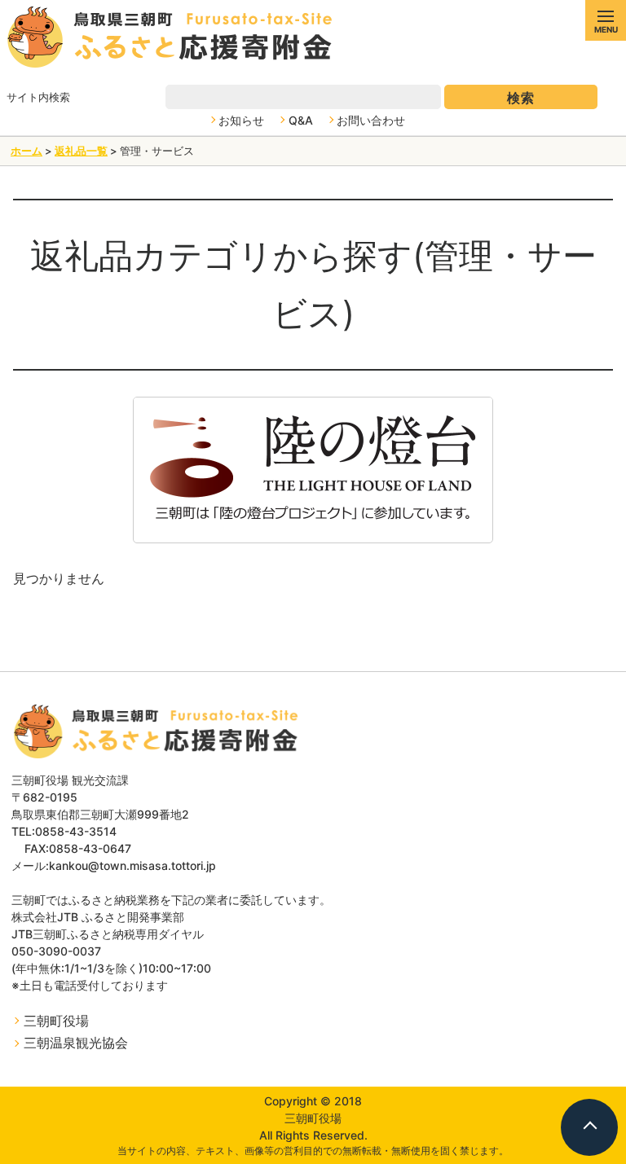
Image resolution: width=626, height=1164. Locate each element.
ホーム (26, 150)
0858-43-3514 (76, 831)
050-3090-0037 (56, 951)
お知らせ (241, 120)
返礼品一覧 (81, 150)
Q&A (301, 120)
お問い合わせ (371, 120)
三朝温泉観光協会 (76, 1042)
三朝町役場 (56, 1020)
